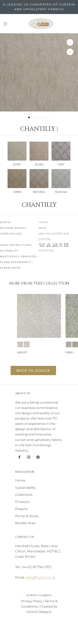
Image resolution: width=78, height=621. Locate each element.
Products (22, 502)
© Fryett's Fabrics (39, 595)
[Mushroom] (75, 344)
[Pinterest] (38, 456)
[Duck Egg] (20, 344)
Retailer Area (25, 523)
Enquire (21, 509)
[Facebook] (19, 456)
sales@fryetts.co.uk (40, 577)
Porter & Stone (26, 516)
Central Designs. (39, 612)
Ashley (22, 352)
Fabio (70, 352)
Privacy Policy (31, 601)
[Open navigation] (5, 23)
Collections (23, 494)
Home (20, 480)
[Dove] (69, 344)
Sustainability (25, 487)
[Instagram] (28, 456)
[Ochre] (27, 344)
